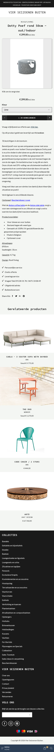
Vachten (5, 638)
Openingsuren (8, 679)
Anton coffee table (17, 205)
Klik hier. (34, 127)
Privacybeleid (8, 688)
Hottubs (5, 621)
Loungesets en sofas (10, 562)
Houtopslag (7, 583)
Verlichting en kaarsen (11, 604)
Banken (5, 554)
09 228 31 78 (21, 281)
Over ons (6, 675)
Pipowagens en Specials (12, 646)
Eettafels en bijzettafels (12, 545)
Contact (5, 684)
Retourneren (7, 696)
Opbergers (7, 617)
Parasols (5, 570)
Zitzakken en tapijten (11, 566)
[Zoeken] (51, 748)
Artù (27, 515)
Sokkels (5, 600)
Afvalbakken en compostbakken (16, 612)
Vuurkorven (7, 591)
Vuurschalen (7, 596)
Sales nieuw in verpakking (13, 659)
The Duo (27, 410)
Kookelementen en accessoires (15, 579)
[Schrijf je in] (29, 714)
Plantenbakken (8, 608)
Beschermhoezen (9, 663)
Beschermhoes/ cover (21, 200)
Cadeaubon (7, 650)
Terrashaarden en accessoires (14, 587)
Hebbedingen (8, 629)
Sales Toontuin (8, 654)
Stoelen (5, 550)
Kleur (4, 104)
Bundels (5, 541)
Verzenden (6, 692)
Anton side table (37, 205)
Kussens (5, 633)
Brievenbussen (8, 625)
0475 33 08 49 (34, 281)
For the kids (7, 642)
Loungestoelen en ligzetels (13, 558)
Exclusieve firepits (10, 575)
